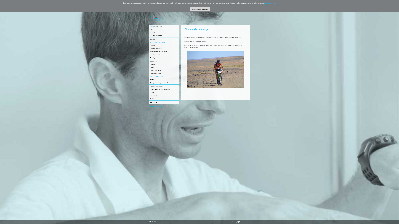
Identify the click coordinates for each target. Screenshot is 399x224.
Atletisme (152, 64)
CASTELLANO (158, 26)
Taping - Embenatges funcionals (159, 83)
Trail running (153, 61)
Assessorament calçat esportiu (158, 51)
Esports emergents (155, 70)
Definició (152, 45)
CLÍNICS (152, 92)
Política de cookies (244, 222)
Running (152, 58)
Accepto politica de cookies (200, 9)
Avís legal (235, 222)
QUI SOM (152, 32)
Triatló (152, 79)
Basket (152, 67)
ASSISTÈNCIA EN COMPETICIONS (160, 89)
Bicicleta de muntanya (156, 76)
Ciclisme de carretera (156, 73)
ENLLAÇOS (153, 95)
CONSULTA (153, 39)
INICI (151, 29)
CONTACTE (153, 102)
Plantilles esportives (155, 48)
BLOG (152, 99)
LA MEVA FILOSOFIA (156, 36)
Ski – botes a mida (155, 55)
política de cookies (270, 3)
